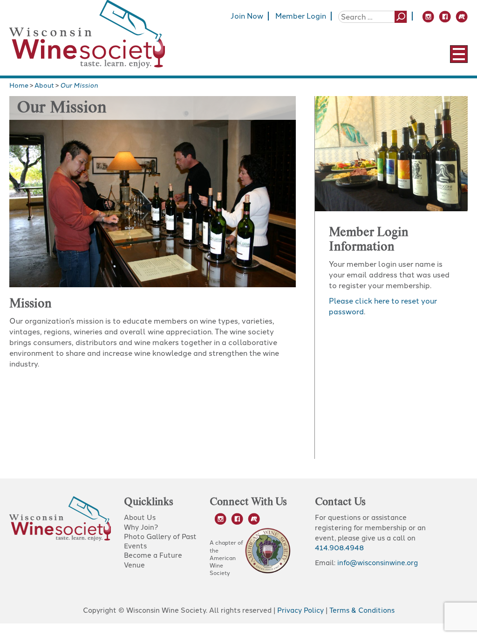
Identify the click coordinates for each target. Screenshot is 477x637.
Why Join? (141, 527)
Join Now (247, 16)
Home (18, 86)
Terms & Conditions (362, 610)
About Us (140, 517)
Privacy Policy (300, 610)
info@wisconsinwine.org (377, 563)
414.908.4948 (339, 548)
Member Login (300, 16)
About (44, 86)
